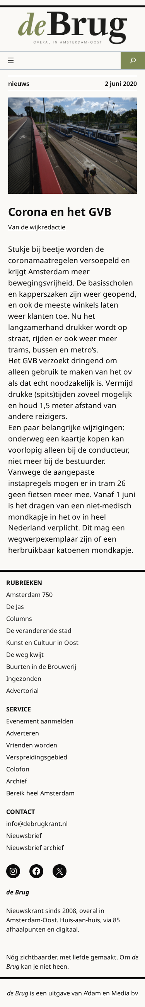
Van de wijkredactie (36, 227)
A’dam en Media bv (111, 993)
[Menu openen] (10, 60)
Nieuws (18, 83)
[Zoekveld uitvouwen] (133, 60)
